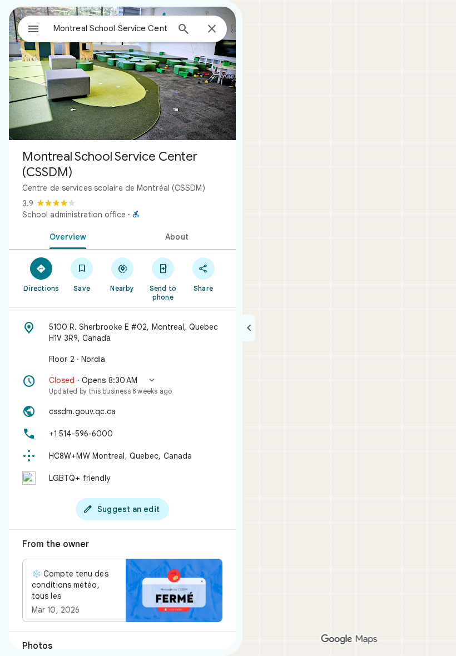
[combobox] (110, 28)
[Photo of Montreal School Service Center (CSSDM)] (122, 73)
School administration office (74, 215)
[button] (122, 385)
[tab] (65, 235)
